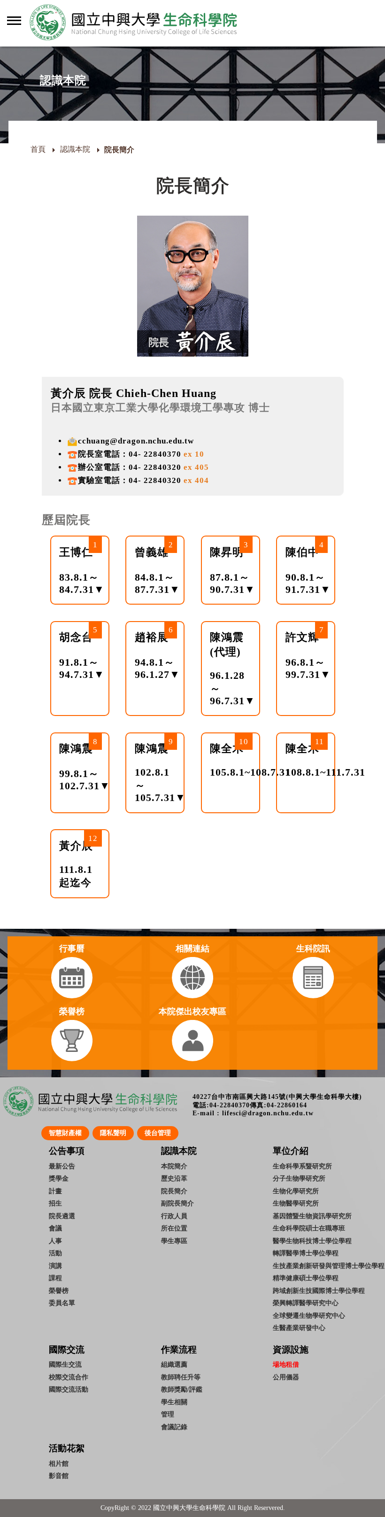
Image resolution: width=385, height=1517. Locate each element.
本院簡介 (174, 1166)
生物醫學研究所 (296, 1203)
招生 (55, 1203)
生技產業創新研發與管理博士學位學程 (329, 1265)
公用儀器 (286, 1377)
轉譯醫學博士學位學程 (306, 1253)
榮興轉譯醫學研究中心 (306, 1303)
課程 (55, 1278)
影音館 (59, 1475)
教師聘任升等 (180, 1377)
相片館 (59, 1463)
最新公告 (62, 1166)
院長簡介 (174, 1191)
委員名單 (62, 1303)
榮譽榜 (59, 1290)
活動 (55, 1253)
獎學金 (59, 1178)
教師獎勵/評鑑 (181, 1389)
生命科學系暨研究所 (302, 1166)
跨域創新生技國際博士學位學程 (319, 1290)
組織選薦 (174, 1364)
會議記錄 (174, 1427)
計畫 (55, 1191)
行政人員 (174, 1216)
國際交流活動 (68, 1389)
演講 (55, 1265)
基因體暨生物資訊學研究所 (312, 1216)
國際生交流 (65, 1364)
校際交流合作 (68, 1377)
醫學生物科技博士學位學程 (312, 1241)
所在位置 (174, 1228)
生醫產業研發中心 (299, 1327)
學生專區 (174, 1241)
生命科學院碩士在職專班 (309, 1228)
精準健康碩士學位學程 (306, 1278)
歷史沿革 (174, 1178)
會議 (55, 1228)
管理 (167, 1414)
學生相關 (174, 1402)
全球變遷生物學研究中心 (309, 1315)
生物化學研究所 (296, 1191)
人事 (55, 1241)
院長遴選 (62, 1216)
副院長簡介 (177, 1203)
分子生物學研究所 (299, 1178)
